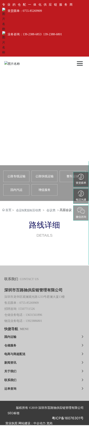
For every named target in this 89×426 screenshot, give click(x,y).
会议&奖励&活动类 (28, 210)
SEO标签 (14, 413)
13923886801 (33, 321)
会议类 (51, 210)
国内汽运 (16, 189)
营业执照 (11, 423)
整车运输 (73, 176)
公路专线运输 (16, 176)
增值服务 (44, 189)
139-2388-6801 (52, 34)
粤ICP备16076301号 (68, 418)
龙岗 (49, 423)
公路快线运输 (44, 176)
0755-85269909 (32, 10)
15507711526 (26, 308)
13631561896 (33, 314)
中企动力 (39, 423)
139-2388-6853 (32, 34)
